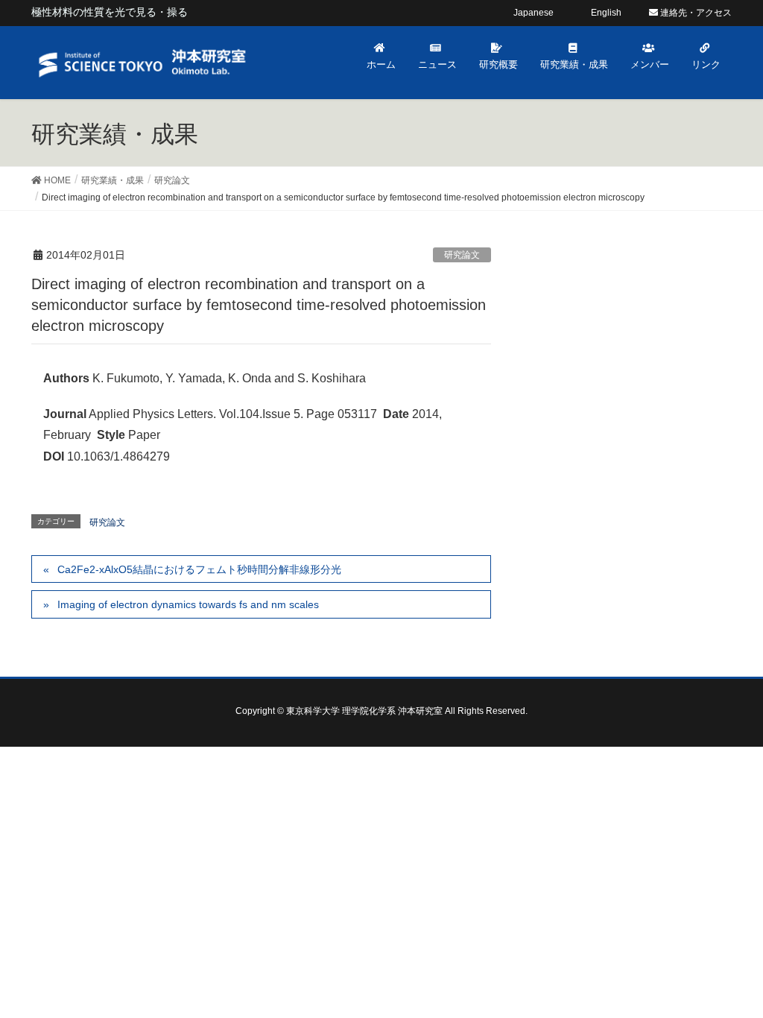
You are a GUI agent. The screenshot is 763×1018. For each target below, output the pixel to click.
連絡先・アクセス (695, 12)
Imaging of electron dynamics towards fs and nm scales (188, 604)
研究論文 (462, 255)
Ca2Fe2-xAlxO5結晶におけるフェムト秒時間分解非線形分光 (199, 569)
